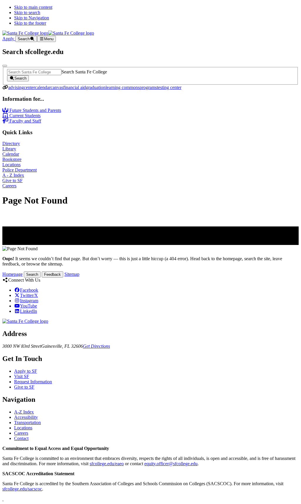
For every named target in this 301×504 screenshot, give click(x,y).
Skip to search (27, 12)
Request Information (33, 381)
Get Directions (96, 346)
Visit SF (21, 376)
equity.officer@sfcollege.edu (171, 463)
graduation (96, 87)
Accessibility (26, 417)
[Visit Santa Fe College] (25, 321)
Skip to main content (33, 7)
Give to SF (12, 180)
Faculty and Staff (24, 120)
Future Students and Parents (34, 110)
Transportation (27, 422)
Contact (21, 438)
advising (16, 87)
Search (32, 274)
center (29, 87)
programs (148, 87)
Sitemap (71, 274)
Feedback (52, 274)
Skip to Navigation (31, 17)
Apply (8, 38)
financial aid (74, 87)
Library (9, 148)
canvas (57, 87)
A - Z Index (13, 175)
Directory (11, 143)
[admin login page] (3, 498)
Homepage (12, 274)
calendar (43, 87)
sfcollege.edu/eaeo (107, 463)
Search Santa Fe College (84, 71)
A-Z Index (24, 411)
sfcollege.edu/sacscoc (22, 488)
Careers (9, 185)
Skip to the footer (30, 23)
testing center (169, 87)
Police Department (19, 169)
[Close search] (4, 66)
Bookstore (11, 159)
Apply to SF (25, 371)
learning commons (123, 87)
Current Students (24, 115)
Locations (11, 164)
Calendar (10, 154)
